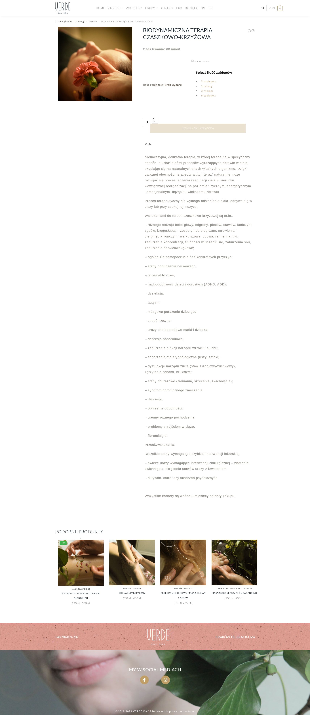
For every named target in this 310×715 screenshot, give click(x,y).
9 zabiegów (208, 81)
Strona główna (63, 21)
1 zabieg (206, 86)
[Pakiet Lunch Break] (253, 31)
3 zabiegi (207, 90)
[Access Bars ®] (249, 31)
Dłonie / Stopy (234, 589)
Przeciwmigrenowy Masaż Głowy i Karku (183, 595)
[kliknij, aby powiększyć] (95, 64)
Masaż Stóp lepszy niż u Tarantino (234, 593)
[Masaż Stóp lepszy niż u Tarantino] (234, 562)
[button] (275, 8)
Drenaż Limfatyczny (132, 593)
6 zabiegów (208, 95)
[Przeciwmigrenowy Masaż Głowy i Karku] (183, 562)
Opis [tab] (148, 144)
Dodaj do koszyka (198, 128)
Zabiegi (80, 21)
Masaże (92, 21)
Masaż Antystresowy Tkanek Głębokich (81, 595)
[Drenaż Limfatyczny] (132, 562)
